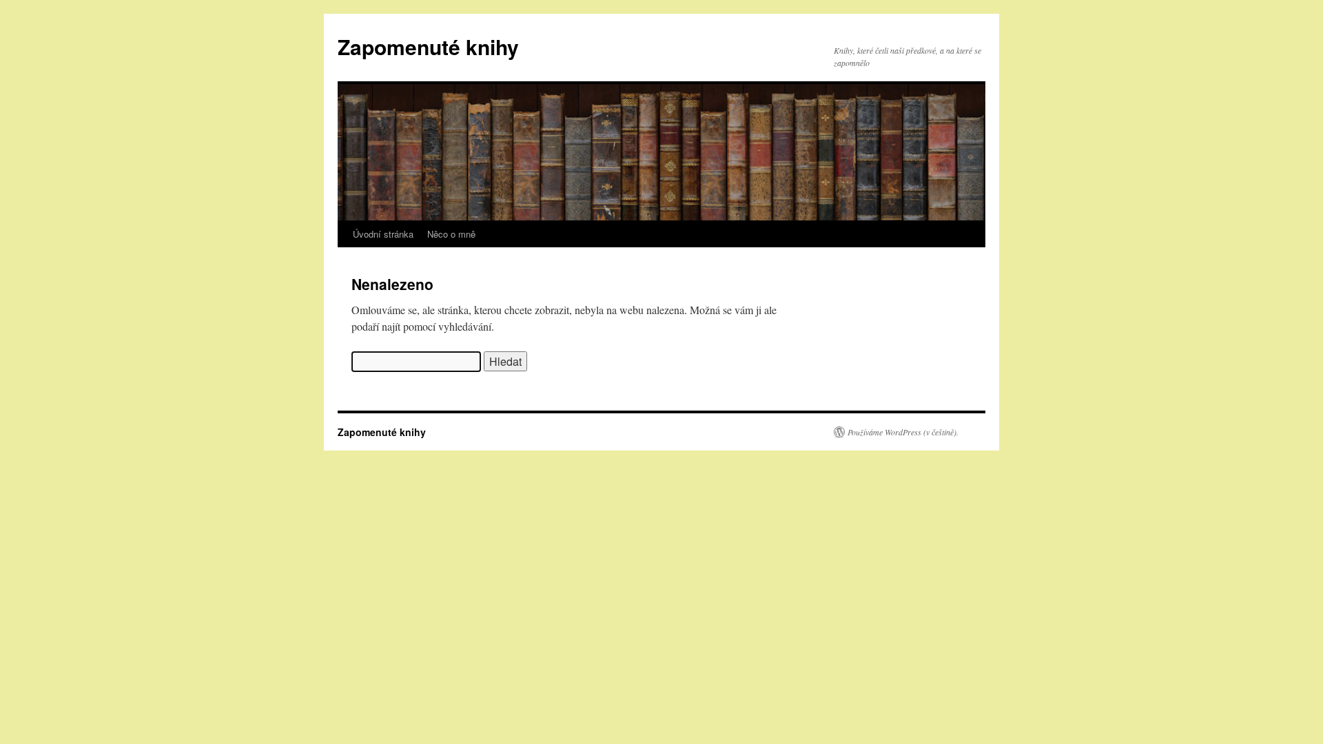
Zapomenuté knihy (428, 46)
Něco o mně (451, 233)
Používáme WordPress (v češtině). (903, 431)
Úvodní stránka (383, 233)
